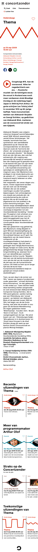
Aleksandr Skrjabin (9, 56)
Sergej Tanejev (8, 64)
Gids (14, 8)
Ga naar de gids (8, 472)
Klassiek (6, 436)
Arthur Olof (8, 369)
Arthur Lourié (16, 58)
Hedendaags (9, 18)
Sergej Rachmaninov (16, 62)
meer (16, 391)
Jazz (5, 476)
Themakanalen (24, 8)
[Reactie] (15, 70)
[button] (7, 84)
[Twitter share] (10, 70)
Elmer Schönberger (9, 60)
